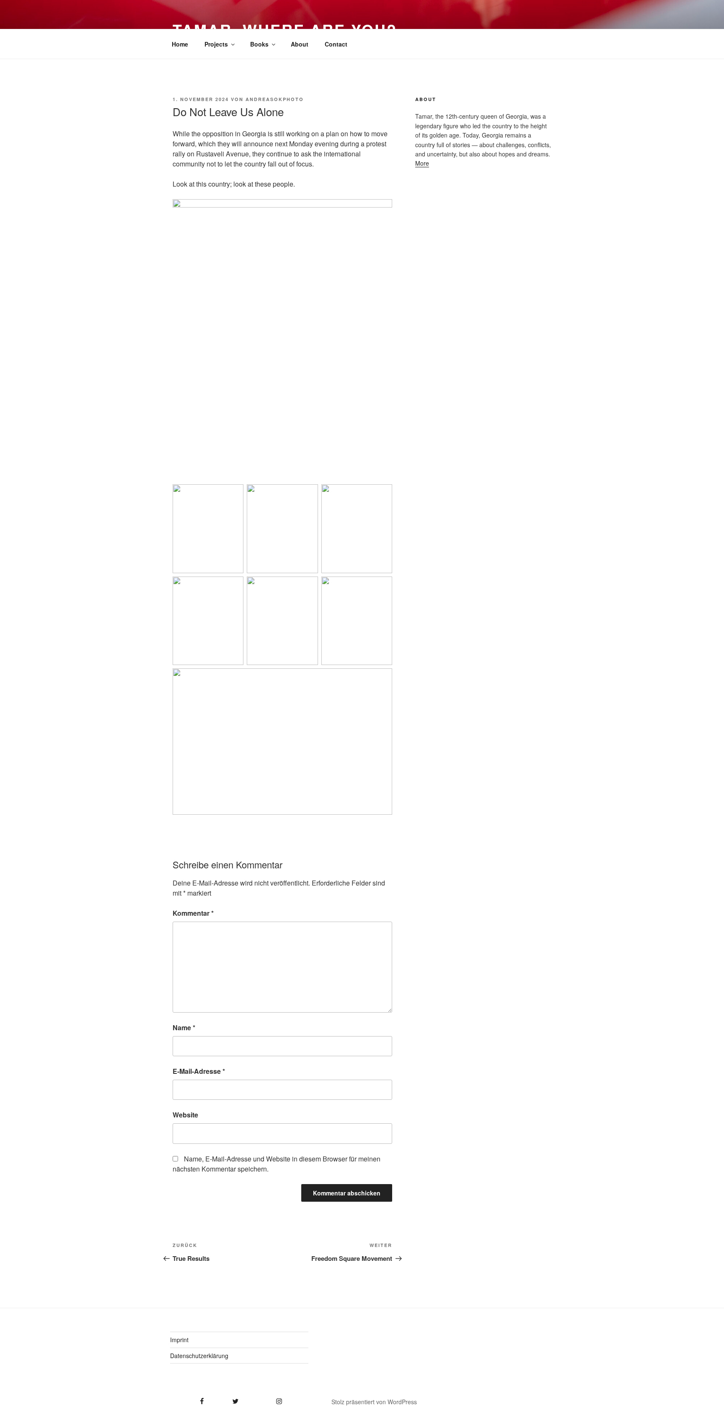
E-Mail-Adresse (199, 1071)
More (422, 163)
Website (185, 1115)
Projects (216, 44)
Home (180, 44)
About (299, 44)
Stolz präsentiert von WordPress (374, 1402)
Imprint (179, 1339)
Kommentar (193, 913)
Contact (336, 44)
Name (184, 1027)
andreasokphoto (275, 99)
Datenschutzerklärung (199, 1355)
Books (259, 44)
